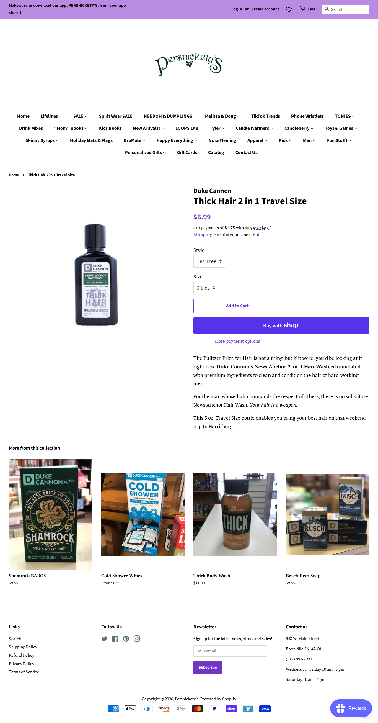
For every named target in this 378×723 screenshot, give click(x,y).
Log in (236, 9)
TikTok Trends (265, 116)
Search (15, 638)
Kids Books (110, 128)
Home (23, 116)
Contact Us (246, 152)
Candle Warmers (253, 128)
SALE (78, 116)
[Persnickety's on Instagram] (136, 639)
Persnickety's (186, 698)
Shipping (202, 234)
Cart (311, 9)
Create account (265, 9)
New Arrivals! (147, 128)
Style (199, 250)
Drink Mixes (31, 128)
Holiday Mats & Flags (91, 140)
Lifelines (50, 116)
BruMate (133, 140)
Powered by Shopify (218, 698)
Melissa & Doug (221, 116)
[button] (281, 228)
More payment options (237, 341)
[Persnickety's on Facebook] (115, 639)
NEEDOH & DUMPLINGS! (169, 116)
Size (198, 276)
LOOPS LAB (186, 128)
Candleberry (297, 128)
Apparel (255, 140)
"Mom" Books (69, 128)
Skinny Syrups (40, 140)
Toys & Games (339, 128)
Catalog (216, 152)
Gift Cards (187, 152)
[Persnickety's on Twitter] (104, 639)
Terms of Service (24, 672)
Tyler (215, 128)
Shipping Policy (23, 647)
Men (307, 140)
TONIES (343, 116)
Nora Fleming (222, 140)
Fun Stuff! (337, 140)
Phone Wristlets (307, 116)
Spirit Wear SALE (116, 116)
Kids (284, 140)
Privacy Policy (21, 663)
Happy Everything (175, 140)
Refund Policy (21, 655)
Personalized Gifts (144, 152)
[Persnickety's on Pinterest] (126, 639)
